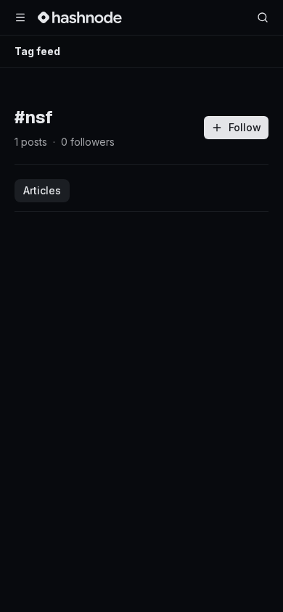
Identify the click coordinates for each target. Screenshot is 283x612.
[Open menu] (20, 17)
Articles (42, 190)
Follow (245, 127)
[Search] (262, 17)
